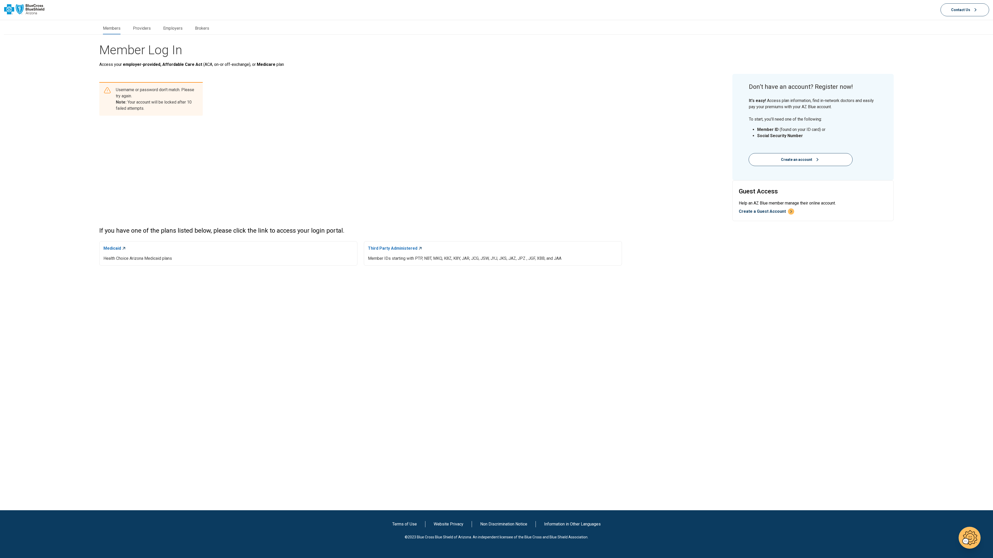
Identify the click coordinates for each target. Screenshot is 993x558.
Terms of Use (404, 524)
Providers (142, 28)
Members (112, 28)
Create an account (796, 160)
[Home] (24, 9)
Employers (173, 28)
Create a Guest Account (762, 211)
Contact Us (960, 10)
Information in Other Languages (572, 524)
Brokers (202, 28)
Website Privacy (448, 524)
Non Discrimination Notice (503, 524)
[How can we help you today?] (970, 538)
